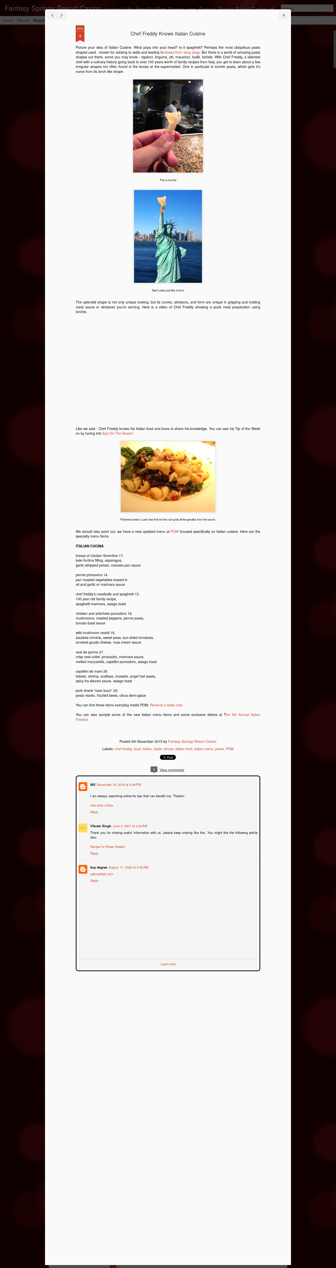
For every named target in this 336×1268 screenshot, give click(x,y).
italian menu (203, 748)
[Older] (61, 15)
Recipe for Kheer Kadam (107, 846)
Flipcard (23, 20)
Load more (168, 963)
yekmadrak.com (101, 873)
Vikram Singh (100, 825)
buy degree (98, 866)
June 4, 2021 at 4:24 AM (129, 825)
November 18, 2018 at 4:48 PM (118, 784)
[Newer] (52, 15)
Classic (8, 20)
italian (147, 748)
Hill (92, 784)
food (137, 748)
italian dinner (163, 748)
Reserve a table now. (167, 704)
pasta (219, 748)
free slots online (101, 804)
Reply (94, 811)
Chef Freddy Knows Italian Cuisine (168, 33)
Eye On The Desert (118, 433)
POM (175, 531)
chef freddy (123, 748)
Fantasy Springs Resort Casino (192, 741)
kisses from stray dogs (182, 52)
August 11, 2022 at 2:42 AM (128, 866)
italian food (183, 748)
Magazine (40, 20)
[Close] (284, 15)
